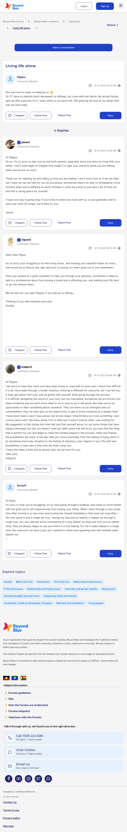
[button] (10, 115)
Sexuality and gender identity (81, 589)
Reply (110, 115)
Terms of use (11, 810)
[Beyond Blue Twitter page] (38, 780)
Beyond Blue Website (21, 627)
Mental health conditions (46, 21)
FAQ (11, 698)
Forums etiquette (19, 711)
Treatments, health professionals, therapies (28, 603)
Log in (84, 6)
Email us (23, 764)
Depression (74, 21)
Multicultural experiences (88, 581)
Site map (8, 826)
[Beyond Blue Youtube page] (19, 780)
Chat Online (25, 750)
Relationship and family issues (44, 589)
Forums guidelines (20, 692)
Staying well (108, 589)
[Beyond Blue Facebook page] (9, 780)
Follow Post (41, 115)
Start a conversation (63, 47)
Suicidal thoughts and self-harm (21, 596)
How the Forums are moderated (28, 705)
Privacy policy (11, 818)
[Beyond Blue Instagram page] (28, 780)
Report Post (64, 115)
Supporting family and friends (60, 596)
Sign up (105, 6)
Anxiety (8, 581)
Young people (95, 603)
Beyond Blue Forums (18, 6)
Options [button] (111, 25)
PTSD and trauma (13, 589)
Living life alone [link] (21, 28)
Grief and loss (61, 581)
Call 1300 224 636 (29, 736)
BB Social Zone (24, 581)
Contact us (10, 802)
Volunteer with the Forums (25, 717)
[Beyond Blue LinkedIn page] (48, 780)
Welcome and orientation (70, 603)
